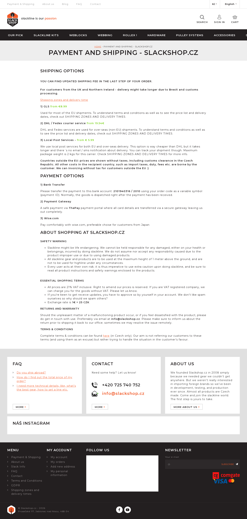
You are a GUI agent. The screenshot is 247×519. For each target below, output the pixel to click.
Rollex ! (130, 35)
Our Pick (15, 35)
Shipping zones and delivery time (64, 100)
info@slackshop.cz (123, 393)
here (106, 335)
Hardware (157, 35)
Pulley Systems (189, 35)
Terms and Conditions (26, 480)
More (20, 407)
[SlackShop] (32, 25)
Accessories (224, 35)
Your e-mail (172, 457)
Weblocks (78, 35)
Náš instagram (31, 423)
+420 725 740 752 (121, 385)
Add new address (63, 466)
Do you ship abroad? (31, 372)
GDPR (15, 485)
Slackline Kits (46, 35)
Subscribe (227, 464)
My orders (58, 462)
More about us (185, 407)
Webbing (105, 35)
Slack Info (18, 466)
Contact (95, 4)
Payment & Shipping (20, 4)
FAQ (79, 4)
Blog (65, 4)
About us (48, 4)
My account (59, 457)
